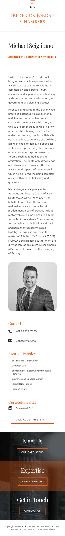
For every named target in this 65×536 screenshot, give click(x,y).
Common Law (19, 365)
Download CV (24, 408)
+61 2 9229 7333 (26, 331)
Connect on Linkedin (45, 529)
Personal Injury (19, 388)
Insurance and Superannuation (27, 378)
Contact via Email (26, 341)
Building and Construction (25, 360)
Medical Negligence (22, 383)
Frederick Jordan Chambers (33, 18)
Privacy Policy (27, 529)
